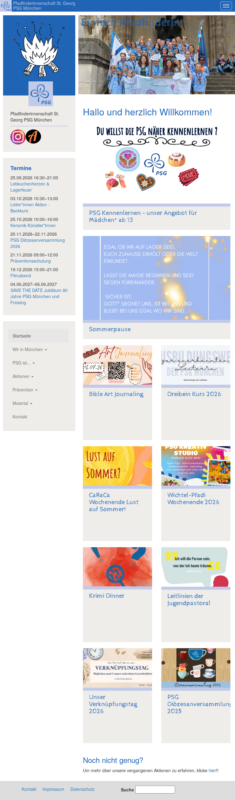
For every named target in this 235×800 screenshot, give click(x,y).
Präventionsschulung (30, 261)
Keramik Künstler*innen (33, 225)
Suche (127, 790)
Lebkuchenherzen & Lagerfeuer (29, 187)
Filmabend (20, 275)
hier (212, 770)
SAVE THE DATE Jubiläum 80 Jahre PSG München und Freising (39, 296)
